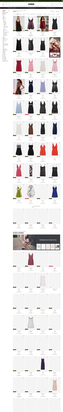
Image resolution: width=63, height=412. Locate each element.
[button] (53, 11)
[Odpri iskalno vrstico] (50, 6)
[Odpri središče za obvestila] (56, 4)
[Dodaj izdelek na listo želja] (23, 16)
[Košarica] (60, 4)
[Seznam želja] (58, 4)
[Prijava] (54, 4)
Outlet (4, 2)
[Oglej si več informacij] (18, 77)
